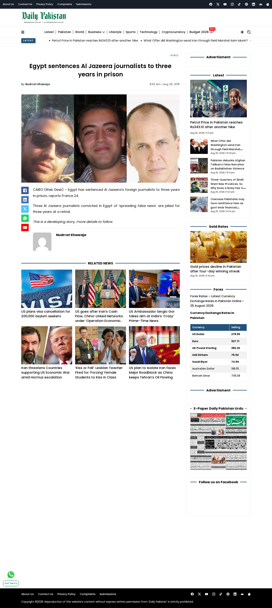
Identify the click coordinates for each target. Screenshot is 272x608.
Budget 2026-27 (201, 32)
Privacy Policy (44, 4)
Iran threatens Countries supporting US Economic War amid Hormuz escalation (45, 372)
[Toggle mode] (242, 32)
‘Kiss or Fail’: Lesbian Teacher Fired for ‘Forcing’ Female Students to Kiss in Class (99, 372)
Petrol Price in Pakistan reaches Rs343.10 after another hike (70, 40)
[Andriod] (260, 4)
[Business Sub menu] (103, 32)
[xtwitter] (217, 4)
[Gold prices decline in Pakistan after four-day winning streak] (218, 247)
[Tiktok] (239, 4)
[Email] (25, 227)
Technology (148, 32)
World (79, 32)
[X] (25, 209)
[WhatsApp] (25, 218)
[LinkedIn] (25, 199)
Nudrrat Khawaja (37, 84)
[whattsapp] (11, 574)
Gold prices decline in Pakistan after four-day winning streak (215, 268)
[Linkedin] (253, 4)
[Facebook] (210, 4)
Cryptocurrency (173, 32)
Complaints (64, 4)
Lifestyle (115, 32)
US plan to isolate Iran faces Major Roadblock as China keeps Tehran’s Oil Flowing (152, 372)
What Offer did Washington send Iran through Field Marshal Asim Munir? (171, 40)
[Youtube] (225, 4)
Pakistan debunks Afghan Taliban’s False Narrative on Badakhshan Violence (228, 165)
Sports (131, 32)
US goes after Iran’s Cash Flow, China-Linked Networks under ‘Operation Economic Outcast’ (99, 318)
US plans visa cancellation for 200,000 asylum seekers (45, 313)
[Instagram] (232, 4)
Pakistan (64, 32)
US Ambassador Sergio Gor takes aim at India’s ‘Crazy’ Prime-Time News (152, 316)
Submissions (83, 4)
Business (94, 32)
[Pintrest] (246, 4)
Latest (49, 32)
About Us (8, 4)
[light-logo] (45, 18)
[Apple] (267, 4)
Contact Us (25, 4)
